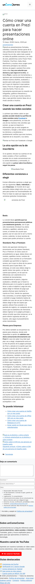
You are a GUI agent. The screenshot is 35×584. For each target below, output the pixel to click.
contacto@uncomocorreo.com (18, 503)
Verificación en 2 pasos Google (13, 566)
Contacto (15, 580)
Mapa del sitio (5, 583)
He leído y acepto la (17, 511)
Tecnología (9, 454)
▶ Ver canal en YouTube (11, 554)
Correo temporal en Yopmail (12, 569)
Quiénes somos (5, 580)
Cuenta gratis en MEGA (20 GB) (13, 573)
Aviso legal (30, 578)
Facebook (22, 118)
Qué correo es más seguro (11, 571)
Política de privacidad (25, 511)
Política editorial (26, 580)
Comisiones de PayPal (10, 564)
